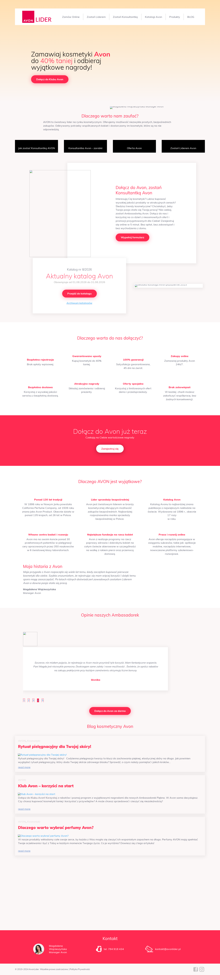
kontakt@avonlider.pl (168, 949)
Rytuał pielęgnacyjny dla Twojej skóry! (54, 746)
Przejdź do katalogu (79, 293)
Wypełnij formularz (132, 237)
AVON (22, 740)
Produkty (174, 16)
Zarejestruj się (110, 448)
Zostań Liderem (96, 16)
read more (24, 767)
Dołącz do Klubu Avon (49, 79)
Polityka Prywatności (80, 969)
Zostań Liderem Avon (183, 148)
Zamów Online (71, 16)
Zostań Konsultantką (125, 16)
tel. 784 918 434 (114, 949)
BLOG (190, 16)
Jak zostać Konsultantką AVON (36, 148)
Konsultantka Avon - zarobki (85, 148)
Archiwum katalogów (79, 303)
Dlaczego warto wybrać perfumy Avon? (56, 827)
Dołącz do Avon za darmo (110, 710)
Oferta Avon (134, 148)
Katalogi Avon (153, 16)
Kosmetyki (33, 740)
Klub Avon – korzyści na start (46, 785)
